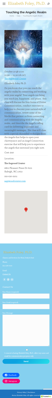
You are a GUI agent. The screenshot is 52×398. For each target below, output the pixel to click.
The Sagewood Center (15, 78)
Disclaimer (31, 392)
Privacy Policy (21, 392)
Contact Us (7, 274)
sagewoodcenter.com (15, 181)
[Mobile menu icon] (4, 3)
